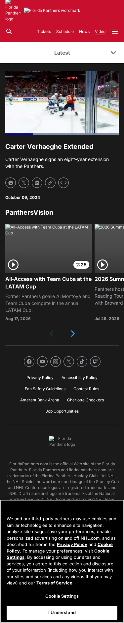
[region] (62, 561)
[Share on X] (24, 182)
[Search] (9, 32)
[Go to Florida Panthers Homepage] (52, 11)
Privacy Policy (72, 544)
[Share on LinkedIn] (37, 182)
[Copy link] (50, 182)
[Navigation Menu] (115, 32)
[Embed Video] (63, 182)
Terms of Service (54, 582)
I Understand (62, 612)
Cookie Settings (62, 596)
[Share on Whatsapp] (10, 182)
